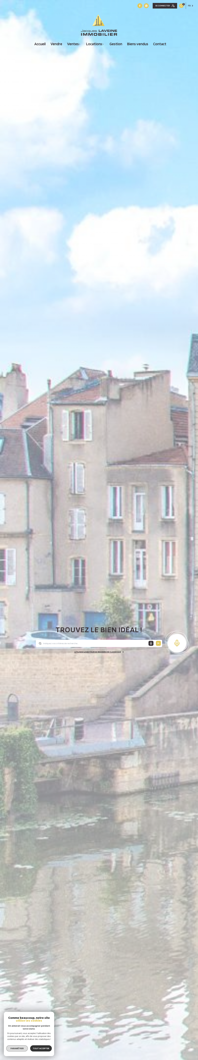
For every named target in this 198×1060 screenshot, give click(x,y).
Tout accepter (41, 1048)
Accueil (40, 44)
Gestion (116, 44)
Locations (94, 44)
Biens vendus (137, 44)
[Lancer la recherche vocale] (177, 642)
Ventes (73, 44)
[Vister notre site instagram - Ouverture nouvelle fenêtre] (146, 5)
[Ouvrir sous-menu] (80, 44)
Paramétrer (17, 1048)
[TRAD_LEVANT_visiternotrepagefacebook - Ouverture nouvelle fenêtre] (139, 5)
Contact (159, 44)
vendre (56, 44)
